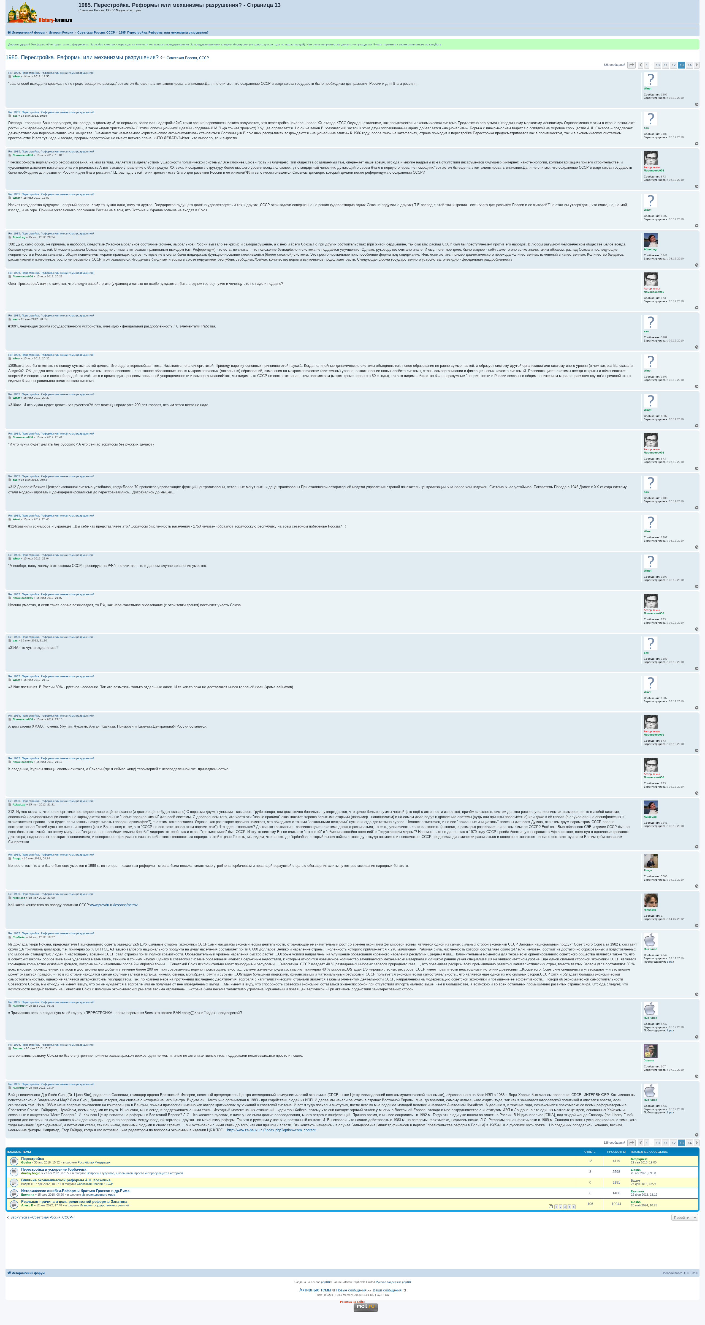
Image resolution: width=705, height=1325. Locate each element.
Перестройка (32, 1159)
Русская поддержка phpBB (393, 1281)
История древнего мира (98, 1194)
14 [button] (690, 64)
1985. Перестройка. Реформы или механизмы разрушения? (82, 57)
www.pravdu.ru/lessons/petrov (114, 905)
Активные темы (315, 1290)
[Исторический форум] (42, 12)
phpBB (325, 1281)
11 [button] (666, 64)
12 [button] (674, 64)
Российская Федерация (94, 1162)
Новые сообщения (351, 1290)
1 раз (670, 961)
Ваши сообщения (387, 1290)
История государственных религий (104, 1205)
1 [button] (647, 64)
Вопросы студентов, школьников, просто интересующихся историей (135, 1173)
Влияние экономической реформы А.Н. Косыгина (65, 1180)
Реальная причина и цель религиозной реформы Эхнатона (74, 1202)
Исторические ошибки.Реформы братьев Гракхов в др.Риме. (76, 1191)
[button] (631, 65)
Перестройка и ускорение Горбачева (53, 1169)
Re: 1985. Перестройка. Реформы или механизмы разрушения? (51, 72)
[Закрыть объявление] (695, 43)
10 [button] (658, 64)
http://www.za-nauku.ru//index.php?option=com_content (271, 1130)
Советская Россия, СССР (188, 58)
